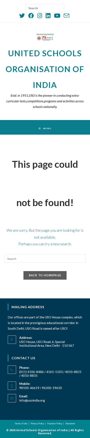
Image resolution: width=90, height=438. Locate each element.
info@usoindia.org (32, 400)
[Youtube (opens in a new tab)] (57, 15)
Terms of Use (21, 423)
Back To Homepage (45, 275)
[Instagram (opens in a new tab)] (40, 15)
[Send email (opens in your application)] (66, 15)
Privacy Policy (37, 423)
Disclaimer (70, 423)
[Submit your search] (60, 6)
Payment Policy (54, 423)
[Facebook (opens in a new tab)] (31, 15)
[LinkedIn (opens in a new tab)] (48, 15)
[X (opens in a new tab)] (23, 15)
